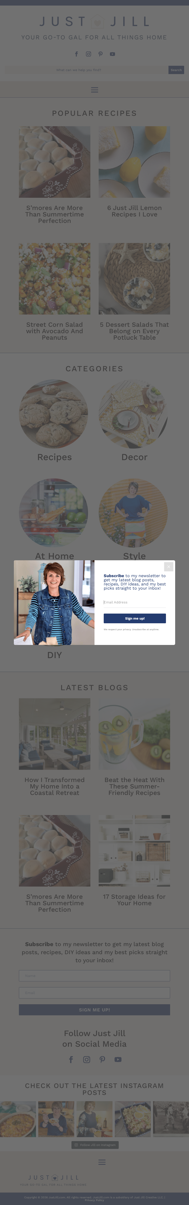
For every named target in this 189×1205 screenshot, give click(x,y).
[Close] (168, 566)
